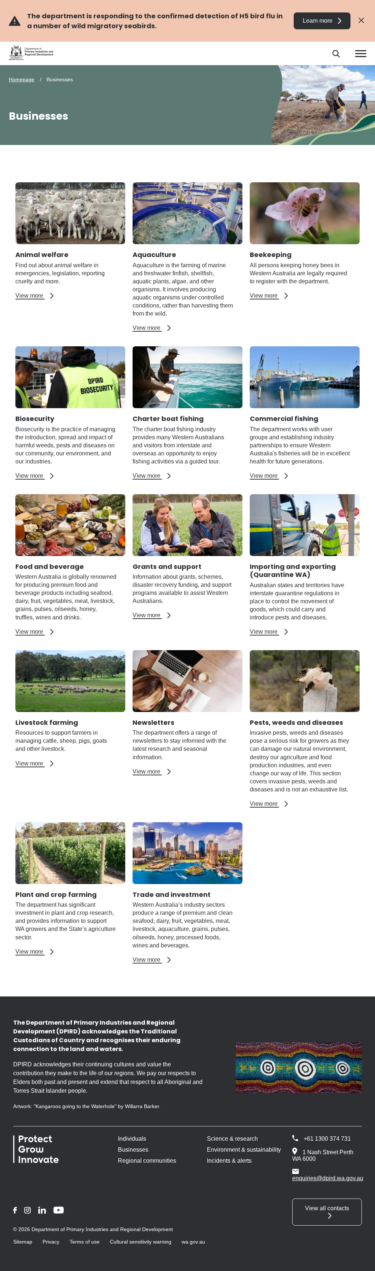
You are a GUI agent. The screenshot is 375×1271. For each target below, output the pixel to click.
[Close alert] (361, 21)
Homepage (21, 79)
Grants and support (167, 566)
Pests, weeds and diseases (296, 722)
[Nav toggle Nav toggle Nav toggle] (360, 53)
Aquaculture (154, 254)
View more (34, 295)
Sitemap (22, 1242)
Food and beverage (49, 566)
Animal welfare (41, 254)
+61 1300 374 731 (327, 1139)
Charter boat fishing (168, 418)
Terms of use (85, 1242)
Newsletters (153, 722)
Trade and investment (172, 894)
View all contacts (327, 1208)
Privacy (50, 1242)
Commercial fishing (284, 418)
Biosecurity (34, 418)
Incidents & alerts (229, 1161)
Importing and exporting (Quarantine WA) (293, 570)
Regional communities (147, 1161)
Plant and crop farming (56, 894)
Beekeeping (271, 254)
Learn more (318, 21)
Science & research (232, 1139)
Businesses (133, 1150)
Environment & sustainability (244, 1150)
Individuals (132, 1139)
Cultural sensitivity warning (140, 1242)
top (360, 1261)
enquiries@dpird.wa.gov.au (327, 1178)
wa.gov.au (193, 1242)
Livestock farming (46, 722)
